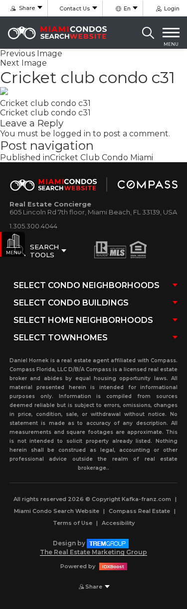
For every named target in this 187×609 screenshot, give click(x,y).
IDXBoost (113, 566)
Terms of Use (72, 522)
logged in (72, 133)
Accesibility (118, 522)
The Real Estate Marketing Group (93, 552)
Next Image (23, 63)
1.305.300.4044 (33, 226)
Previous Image (31, 53)
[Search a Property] (148, 32)
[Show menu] (171, 32)
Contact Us (74, 8)
